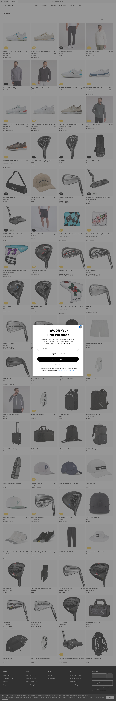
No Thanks (58, 364)
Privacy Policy (71, 370)
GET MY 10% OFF (58, 359)
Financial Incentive (62, 370)
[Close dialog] (81, 327)
